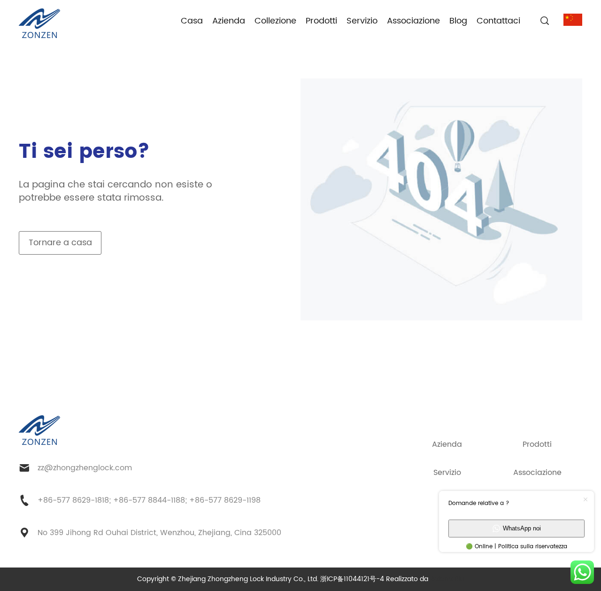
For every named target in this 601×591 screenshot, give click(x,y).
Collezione (275, 21)
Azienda (228, 21)
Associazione (413, 21)
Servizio (362, 21)
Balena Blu (447, 579)
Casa (192, 21)
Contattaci (498, 21)
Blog (458, 21)
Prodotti (321, 21)
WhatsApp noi (522, 528)
